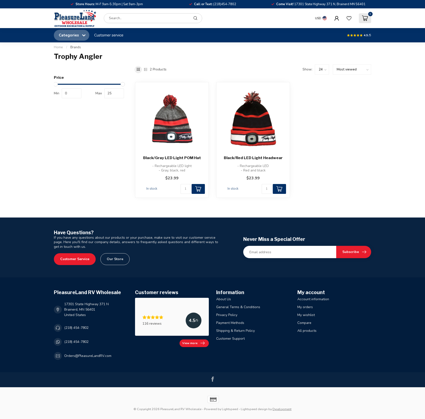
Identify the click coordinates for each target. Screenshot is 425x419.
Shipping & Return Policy (235, 330)
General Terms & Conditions (238, 307)
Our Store (115, 259)
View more (189, 343)
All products (307, 330)
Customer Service (74, 259)
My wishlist (306, 315)
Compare (304, 322)
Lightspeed (230, 409)
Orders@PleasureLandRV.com (87, 355)
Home (58, 47)
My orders (305, 307)
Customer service (108, 35)
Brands (75, 47)
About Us (223, 299)
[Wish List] (349, 18)
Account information (313, 299)
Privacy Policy (226, 315)
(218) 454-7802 (76, 327)
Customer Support (230, 338)
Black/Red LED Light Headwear (253, 158)
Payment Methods (230, 322)
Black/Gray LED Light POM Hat (172, 158)
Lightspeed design (254, 409)
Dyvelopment (282, 409)
